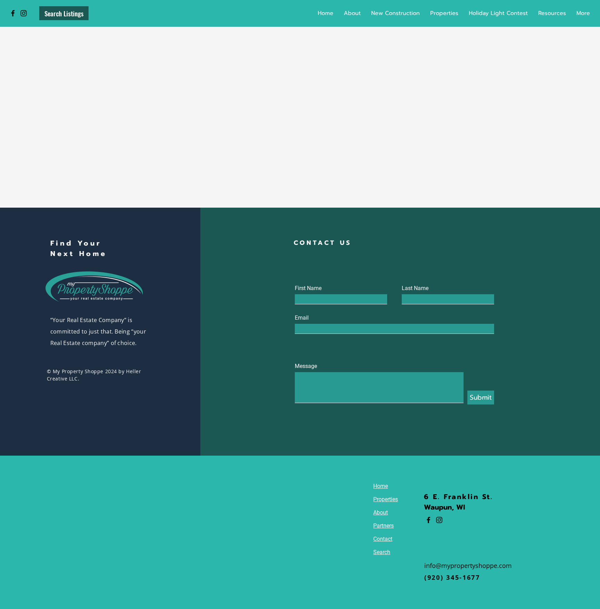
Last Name (415, 288)
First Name (308, 288)
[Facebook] (13, 13)
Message (306, 366)
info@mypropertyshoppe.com (468, 565)
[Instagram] (23, 13)
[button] (444, 13)
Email (302, 318)
